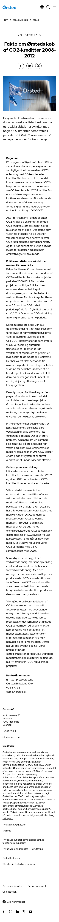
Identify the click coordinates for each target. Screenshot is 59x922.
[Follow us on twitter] (24, 911)
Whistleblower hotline (14, 824)
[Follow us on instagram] (10, 911)
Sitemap (7, 830)
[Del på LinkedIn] (29, 66)
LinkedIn (46, 815)
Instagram (8, 818)
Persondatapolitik (37, 886)
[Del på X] (38, 66)
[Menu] (54, 7)
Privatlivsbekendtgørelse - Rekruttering (23, 849)
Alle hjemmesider (16, 901)
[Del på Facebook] (21, 66)
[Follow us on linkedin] (17, 911)
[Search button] (48, 7)
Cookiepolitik (10, 891)
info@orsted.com (11, 737)
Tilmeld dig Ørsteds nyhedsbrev (19, 864)
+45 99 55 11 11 (10, 731)
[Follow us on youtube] (30, 911)
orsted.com (12, 815)
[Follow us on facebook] (4, 911)
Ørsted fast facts (11, 858)
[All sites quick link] (42, 7)
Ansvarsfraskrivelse (12, 886)
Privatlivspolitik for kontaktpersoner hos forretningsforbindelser (23, 841)
